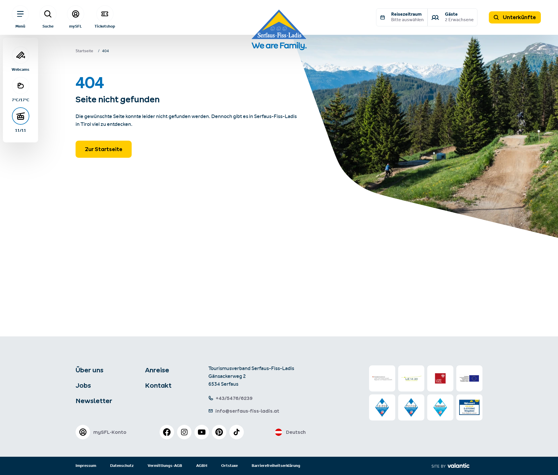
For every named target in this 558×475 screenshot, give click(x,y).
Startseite (84, 52)
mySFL (75, 26)
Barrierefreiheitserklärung (276, 466)
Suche (47, 26)
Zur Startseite (103, 149)
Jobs (83, 385)
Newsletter (94, 400)
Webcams (20, 69)
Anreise (157, 370)
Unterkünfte (519, 17)
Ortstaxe (229, 466)
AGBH (201, 466)
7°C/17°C (20, 99)
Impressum (86, 466)
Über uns (89, 370)
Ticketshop (104, 26)
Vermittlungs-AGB (165, 466)
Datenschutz (122, 466)
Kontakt (158, 385)
